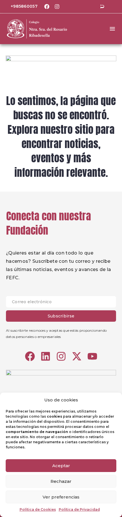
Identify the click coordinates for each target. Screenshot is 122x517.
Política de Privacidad (79, 509)
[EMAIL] (61, 303)
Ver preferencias (61, 497)
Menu (112, 28)
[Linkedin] (46, 356)
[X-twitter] (77, 356)
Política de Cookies (38, 509)
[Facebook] (47, 6)
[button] (102, 6)
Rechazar (61, 481)
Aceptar (61, 465)
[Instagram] (57, 6)
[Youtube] (92, 356)
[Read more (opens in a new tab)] (20, 6)
